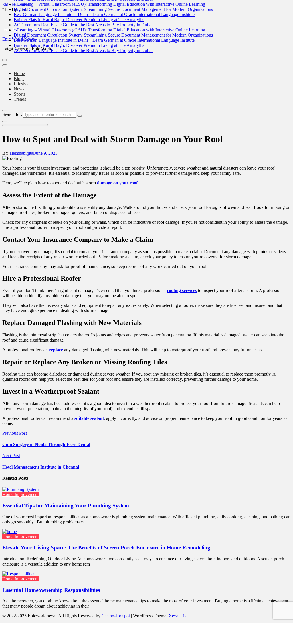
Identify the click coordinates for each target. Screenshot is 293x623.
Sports (19, 94)
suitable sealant (89, 418)
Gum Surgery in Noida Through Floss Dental (46, 444)
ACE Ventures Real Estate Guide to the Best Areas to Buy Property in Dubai (83, 24)
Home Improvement (20, 494)
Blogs (19, 78)
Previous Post (14, 433)
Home (19, 73)
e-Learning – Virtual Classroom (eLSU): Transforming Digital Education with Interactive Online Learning (109, 4)
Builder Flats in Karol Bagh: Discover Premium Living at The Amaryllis (79, 19)
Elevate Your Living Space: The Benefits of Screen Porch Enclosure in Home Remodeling (106, 548)
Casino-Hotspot (116, 615)
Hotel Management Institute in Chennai (40, 467)
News (19, 88)
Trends (20, 99)
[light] (4, 121)
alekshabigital (22, 153)
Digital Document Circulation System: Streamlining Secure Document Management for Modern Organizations (113, 9)
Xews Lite (178, 615)
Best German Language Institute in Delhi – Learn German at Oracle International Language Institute (104, 14)
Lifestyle (21, 83)
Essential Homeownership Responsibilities (51, 590)
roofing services (182, 290)
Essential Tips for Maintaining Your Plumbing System (65, 506)
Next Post (11, 455)
